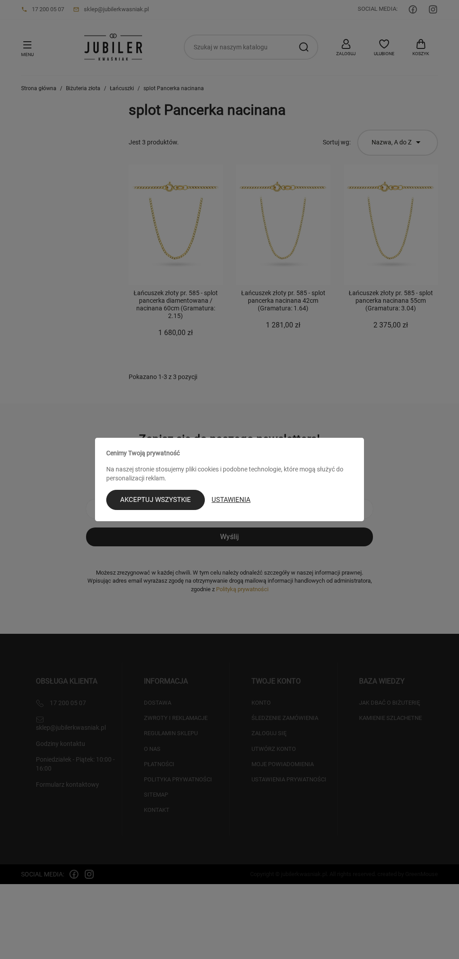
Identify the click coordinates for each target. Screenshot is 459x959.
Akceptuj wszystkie (155, 500)
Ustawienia (231, 500)
